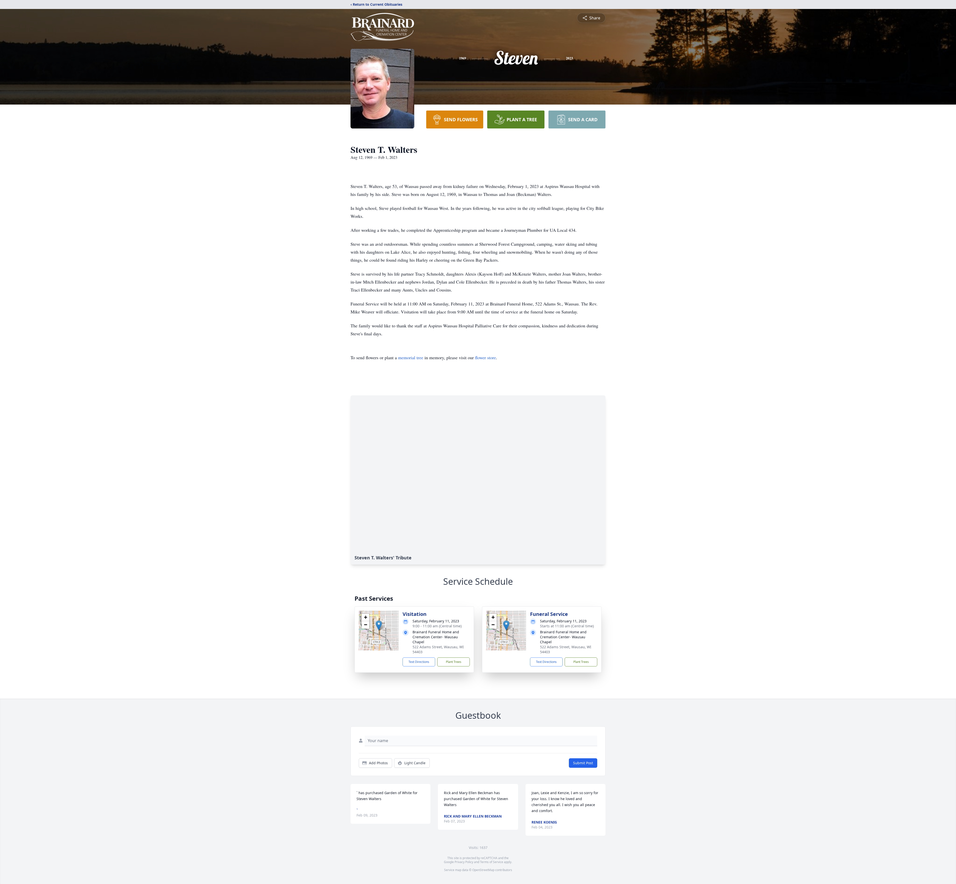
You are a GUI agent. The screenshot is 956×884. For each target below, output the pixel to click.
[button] (379, 625)
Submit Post (583, 763)
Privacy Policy (464, 862)
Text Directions (419, 662)
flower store (485, 357)
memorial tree (410, 357)
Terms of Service (491, 862)
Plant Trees (453, 662)
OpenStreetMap (483, 870)
